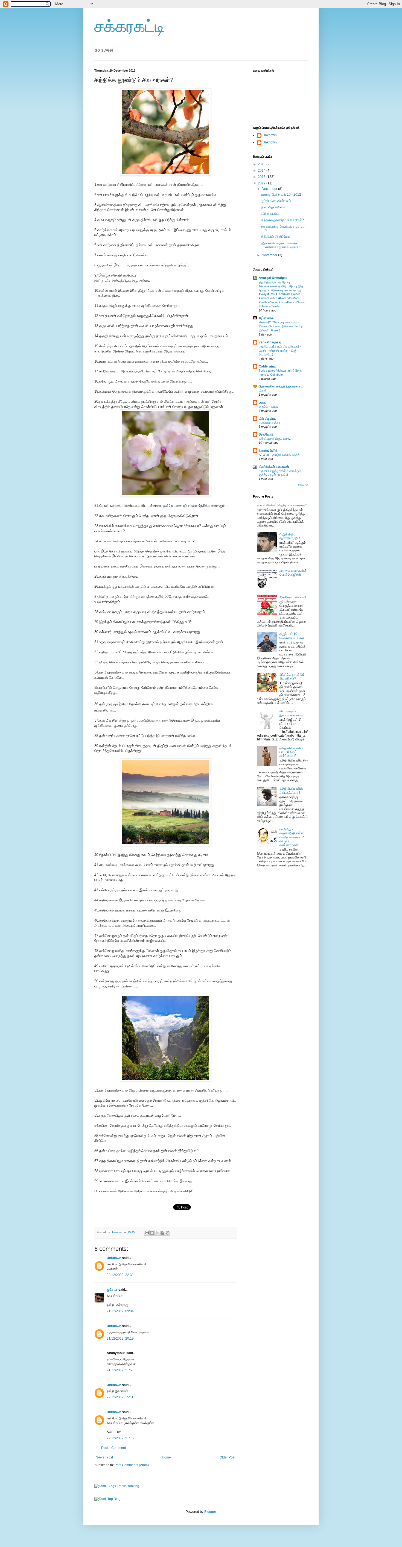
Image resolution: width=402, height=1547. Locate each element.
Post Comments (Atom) (132, 1465)
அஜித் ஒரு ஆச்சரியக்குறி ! (289, 536)
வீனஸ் (262, 390)
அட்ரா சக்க (266, 318)
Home (166, 1457)
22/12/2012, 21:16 (120, 1438)
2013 (262, 177)
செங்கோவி (266, 434)
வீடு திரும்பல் (267, 418)
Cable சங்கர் (267, 366)
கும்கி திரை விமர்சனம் (276, 201)
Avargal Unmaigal (273, 278)
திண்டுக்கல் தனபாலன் (274, 467)
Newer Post (104, 1457)
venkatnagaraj (270, 342)
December (270, 189)
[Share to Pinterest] (167, 1233)
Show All (303, 484)
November (270, 255)
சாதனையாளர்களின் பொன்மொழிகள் (293, 573)
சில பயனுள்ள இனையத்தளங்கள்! (292, 713)
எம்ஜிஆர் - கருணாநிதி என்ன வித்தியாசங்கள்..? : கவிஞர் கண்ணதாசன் (292, 837)
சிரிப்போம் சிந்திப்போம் (275, 237)
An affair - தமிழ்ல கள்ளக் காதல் (279, 454)
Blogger (210, 1512)
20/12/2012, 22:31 (120, 1275)
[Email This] (147, 1233)
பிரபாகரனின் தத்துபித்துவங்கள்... (281, 386)
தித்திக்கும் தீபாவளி (292, 597)
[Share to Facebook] (162, 1233)
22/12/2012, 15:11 (120, 1397)
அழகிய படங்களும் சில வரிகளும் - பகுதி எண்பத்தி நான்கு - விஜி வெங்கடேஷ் (280, 350)
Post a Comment (113, 1448)
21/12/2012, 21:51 (120, 1370)
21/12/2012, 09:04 (120, 1311)
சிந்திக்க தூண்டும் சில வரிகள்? (282, 220)
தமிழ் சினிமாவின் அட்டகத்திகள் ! (291, 790)
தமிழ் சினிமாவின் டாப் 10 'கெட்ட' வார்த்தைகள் (291, 752)
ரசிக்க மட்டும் (270, 214)
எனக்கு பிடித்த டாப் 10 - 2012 (281, 194)
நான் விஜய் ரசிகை (273, 207)
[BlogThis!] (152, 1233)
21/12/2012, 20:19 (120, 1338)
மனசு (262, 402)
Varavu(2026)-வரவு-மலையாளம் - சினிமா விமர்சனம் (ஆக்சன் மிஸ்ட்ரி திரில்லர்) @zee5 (281, 326)
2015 (262, 164)
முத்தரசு (112, 1290)
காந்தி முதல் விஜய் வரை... (275, 438)
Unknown (114, 1258)
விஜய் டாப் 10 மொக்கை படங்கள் (291, 636)
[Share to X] (157, 1233)
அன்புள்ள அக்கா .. (270, 422)
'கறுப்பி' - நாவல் (268, 406)
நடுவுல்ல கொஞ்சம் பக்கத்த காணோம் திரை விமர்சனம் (280, 245)
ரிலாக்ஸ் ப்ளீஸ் (268, 450)
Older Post (227, 1457)
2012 (262, 183)
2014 (262, 170)
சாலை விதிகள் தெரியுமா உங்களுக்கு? (282, 505)
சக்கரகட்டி (129, 26)
